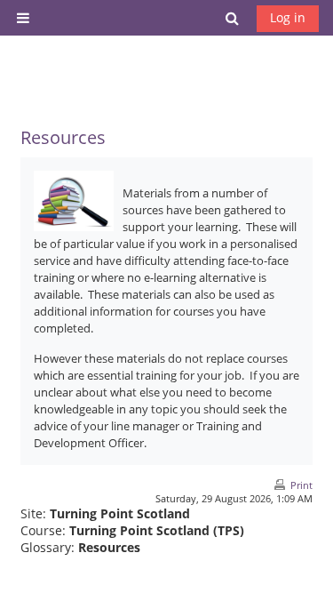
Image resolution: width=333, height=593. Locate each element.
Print (301, 485)
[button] (233, 17)
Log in (287, 17)
